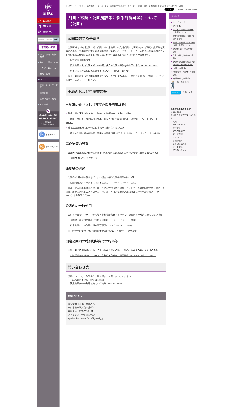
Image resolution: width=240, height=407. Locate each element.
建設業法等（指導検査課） (183, 50)
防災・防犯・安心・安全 (49, 55)
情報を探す (48, 32)
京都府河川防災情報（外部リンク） (184, 37)
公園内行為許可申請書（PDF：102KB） (90, 182)
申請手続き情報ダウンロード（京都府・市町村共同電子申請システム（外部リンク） (113, 255)
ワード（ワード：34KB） (148, 133)
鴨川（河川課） (180, 68)
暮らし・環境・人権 (49, 62)
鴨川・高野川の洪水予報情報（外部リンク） (184, 44)
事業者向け (51, 135)
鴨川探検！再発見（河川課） (184, 73)
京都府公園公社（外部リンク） (146, 76)
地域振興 (44, 93)
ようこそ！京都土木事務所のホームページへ (118, 6)
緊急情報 (47, 21)
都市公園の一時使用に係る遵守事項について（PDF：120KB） (101, 225)
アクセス (177, 26)
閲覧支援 (47, 26)
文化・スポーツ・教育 (49, 86)
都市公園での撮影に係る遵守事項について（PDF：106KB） (100, 71)
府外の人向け (52, 147)
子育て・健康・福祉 (49, 68)
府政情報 (44, 104)
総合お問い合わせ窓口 (48, 115)
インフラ (44, 79)
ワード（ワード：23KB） (126, 182)
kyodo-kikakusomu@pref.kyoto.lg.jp (85, 318)
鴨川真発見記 (183, 82)
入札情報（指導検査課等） (183, 56)
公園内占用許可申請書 (81, 158)
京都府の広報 (48, 47)
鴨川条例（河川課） (182, 78)
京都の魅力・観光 (48, 99)
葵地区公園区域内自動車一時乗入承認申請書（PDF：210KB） (101, 133)
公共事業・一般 (93, 6)
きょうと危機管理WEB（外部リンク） (183, 31)
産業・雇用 (45, 74)
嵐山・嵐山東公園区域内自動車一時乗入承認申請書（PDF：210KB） (105, 119)
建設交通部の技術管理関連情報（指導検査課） (184, 63)
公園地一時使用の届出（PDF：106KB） (90, 220)
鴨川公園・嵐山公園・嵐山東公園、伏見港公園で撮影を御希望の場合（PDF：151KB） (114, 65)
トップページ (71, 6)
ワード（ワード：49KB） (126, 220)
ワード (98, 158)
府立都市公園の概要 (80, 60)
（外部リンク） (188, 92)
